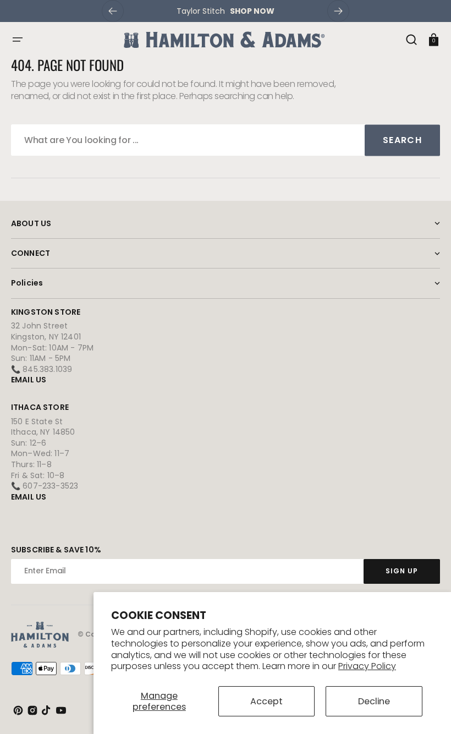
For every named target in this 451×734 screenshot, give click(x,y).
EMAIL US (28, 379)
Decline (374, 701)
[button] (18, 40)
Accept (266, 701)
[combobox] (225, 140)
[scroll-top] (427, 710)
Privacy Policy (367, 666)
